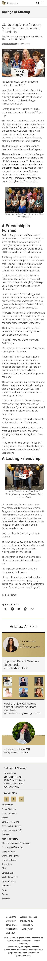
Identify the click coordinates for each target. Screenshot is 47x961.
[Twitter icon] (15, 799)
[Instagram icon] (22, 799)
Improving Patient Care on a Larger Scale (21, 663)
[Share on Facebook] (12, 609)
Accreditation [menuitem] (12, 929)
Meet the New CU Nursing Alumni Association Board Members (20, 707)
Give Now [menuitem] (10, 933)
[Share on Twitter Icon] (5, 609)
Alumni (13, 595)
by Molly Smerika (9, 44)
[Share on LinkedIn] (19, 609)
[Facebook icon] (7, 799)
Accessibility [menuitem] (27, 925)
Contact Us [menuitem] (11, 917)
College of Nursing (16, 12)
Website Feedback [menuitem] (28, 917)
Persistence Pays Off (17, 749)
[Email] (32, 609)
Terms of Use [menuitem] (12, 925)
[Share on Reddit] (25, 609)
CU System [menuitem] (11, 921)
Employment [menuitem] (27, 929)
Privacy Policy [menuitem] (26, 921)
